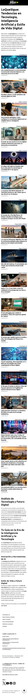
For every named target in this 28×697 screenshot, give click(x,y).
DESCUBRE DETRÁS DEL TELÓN (10, 674)
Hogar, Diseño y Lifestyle (21, 224)
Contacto (4, 626)
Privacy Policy (5, 636)
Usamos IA (4, 645)
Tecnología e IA (23, 54)
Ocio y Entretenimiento (8, 621)
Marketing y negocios (21, 126)
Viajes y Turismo (23, 79)
